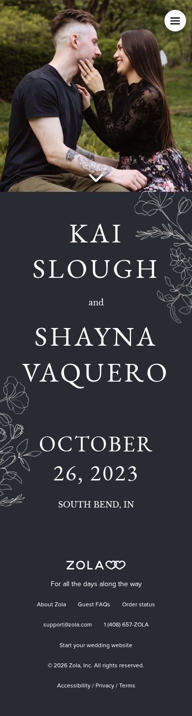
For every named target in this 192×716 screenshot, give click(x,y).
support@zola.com (67, 625)
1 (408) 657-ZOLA (126, 625)
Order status (138, 605)
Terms (127, 686)
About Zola (51, 605)
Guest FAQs (94, 605)
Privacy (105, 686)
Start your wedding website (96, 646)
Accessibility (74, 686)
